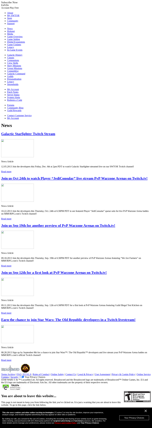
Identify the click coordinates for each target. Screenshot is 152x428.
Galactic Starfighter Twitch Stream (28, 134)
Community (12, 21)
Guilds (10, 76)
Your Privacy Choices (134, 418)
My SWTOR (13, 15)
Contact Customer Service (19, 115)
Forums (10, 105)
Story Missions (14, 65)
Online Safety (57, 374)
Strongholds (12, 84)
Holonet (11, 31)
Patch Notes (12, 92)
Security (14, 377)
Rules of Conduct (41, 374)
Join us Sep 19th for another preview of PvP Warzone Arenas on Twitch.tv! (58, 225)
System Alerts (13, 97)
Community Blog (15, 108)
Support (11, 23)
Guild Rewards (14, 110)
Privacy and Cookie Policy (66, 423)
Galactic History (14, 55)
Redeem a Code (14, 100)
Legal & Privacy (85, 374)
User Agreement (102, 374)
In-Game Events (14, 50)
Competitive (13, 71)
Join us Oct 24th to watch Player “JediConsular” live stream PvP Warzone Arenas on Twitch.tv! (74, 178)
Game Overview (15, 36)
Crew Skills (12, 63)
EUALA (27, 374)
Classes (10, 57)
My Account (13, 89)
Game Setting (13, 39)
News (10, 28)
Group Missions (14, 68)
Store (9, 18)
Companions (13, 60)
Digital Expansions (16, 42)
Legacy (10, 47)
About (10, 13)
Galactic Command (16, 73)
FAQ (19, 374)
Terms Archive (8, 374)
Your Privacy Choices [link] (35, 377)
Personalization (14, 79)
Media (10, 34)
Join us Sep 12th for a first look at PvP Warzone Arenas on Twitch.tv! (54, 272)
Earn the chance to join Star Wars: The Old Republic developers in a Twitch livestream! (68, 320)
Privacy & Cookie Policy (123, 374)
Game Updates (14, 44)
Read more (6, 171)
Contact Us (70, 374)
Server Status (13, 94)
